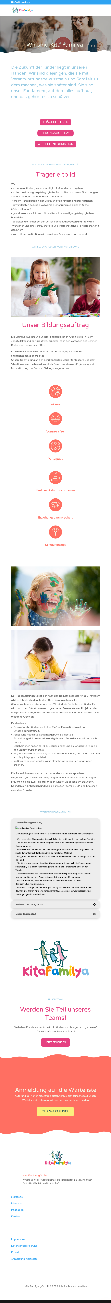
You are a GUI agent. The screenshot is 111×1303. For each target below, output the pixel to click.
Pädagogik (17, 1210)
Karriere (15, 1216)
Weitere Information (55, 144)
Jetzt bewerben (55, 1042)
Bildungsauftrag (55, 133)
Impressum (18, 1239)
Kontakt (16, 1252)
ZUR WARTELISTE (55, 1111)
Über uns (16, 1203)
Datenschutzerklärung (24, 1245)
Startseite (17, 1197)
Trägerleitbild (55, 122)
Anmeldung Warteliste (24, 1259)
